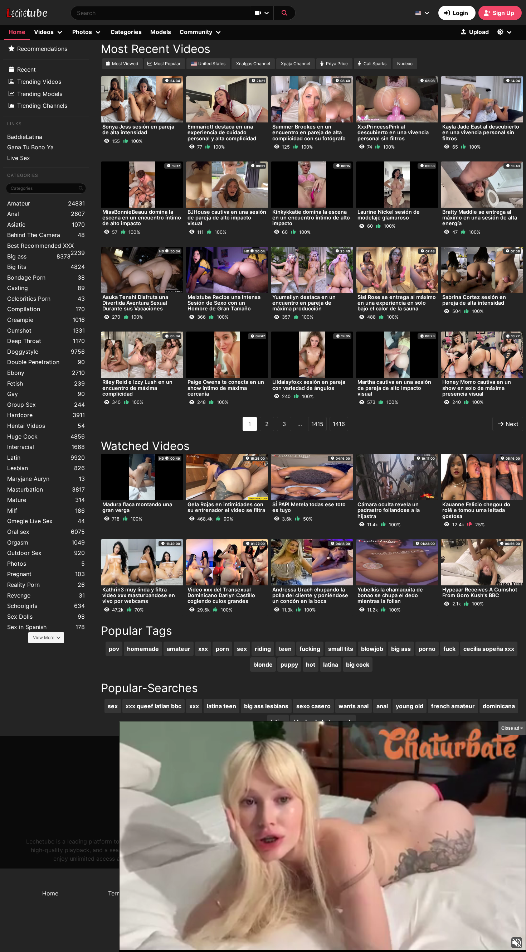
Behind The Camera (46, 234)
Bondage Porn (46, 277)
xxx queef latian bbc (153, 706)
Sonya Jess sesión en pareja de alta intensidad (138, 129)
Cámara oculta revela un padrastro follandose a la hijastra (388, 510)
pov (114, 648)
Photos (46, 563)
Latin (46, 457)
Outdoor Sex (46, 552)
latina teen (221, 706)
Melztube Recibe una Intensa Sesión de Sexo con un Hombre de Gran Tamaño (223, 302)
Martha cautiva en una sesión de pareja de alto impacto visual (394, 387)
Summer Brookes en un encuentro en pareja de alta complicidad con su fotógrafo (309, 132)
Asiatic (46, 224)
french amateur (453, 706)
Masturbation (46, 489)
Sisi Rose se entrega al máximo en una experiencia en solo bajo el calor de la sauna (396, 302)
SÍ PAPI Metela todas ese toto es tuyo (309, 507)
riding (263, 648)
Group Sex (46, 404)
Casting (46, 287)
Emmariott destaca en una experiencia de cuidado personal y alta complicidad (221, 132)
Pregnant (46, 574)
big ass (401, 648)
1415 (317, 423)
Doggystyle (46, 351)
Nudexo (405, 63)
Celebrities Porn (46, 298)
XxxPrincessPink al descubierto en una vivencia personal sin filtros (393, 132)
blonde (263, 664)
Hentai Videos (46, 425)
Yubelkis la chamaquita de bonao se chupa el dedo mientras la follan (390, 595)
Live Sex (18, 157)
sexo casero (313, 706)
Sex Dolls (46, 616)
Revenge (46, 595)
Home (17, 31)
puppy (289, 664)
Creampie (46, 319)
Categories (126, 31)
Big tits (46, 266)
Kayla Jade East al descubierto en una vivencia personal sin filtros (480, 132)
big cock (357, 664)
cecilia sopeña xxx (488, 648)
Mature (46, 499)
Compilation (46, 309)
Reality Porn (46, 584)
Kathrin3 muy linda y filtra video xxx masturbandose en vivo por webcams (138, 595)
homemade (143, 648)
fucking (309, 648)
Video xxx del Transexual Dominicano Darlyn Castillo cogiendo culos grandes (221, 595)
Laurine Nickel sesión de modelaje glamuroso (388, 215)
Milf (46, 510)
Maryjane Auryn (46, 478)
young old (409, 706)
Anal (46, 213)
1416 (339, 423)
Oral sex (46, 531)
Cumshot (46, 330)
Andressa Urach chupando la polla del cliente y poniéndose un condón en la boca (310, 595)
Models (160, 31)
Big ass (38, 256)
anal (382, 706)
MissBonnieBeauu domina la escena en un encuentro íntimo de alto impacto (141, 217)
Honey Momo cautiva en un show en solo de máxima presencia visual (476, 387)
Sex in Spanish (46, 626)
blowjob (372, 648)
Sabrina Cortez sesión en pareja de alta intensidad (474, 300)
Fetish (46, 383)
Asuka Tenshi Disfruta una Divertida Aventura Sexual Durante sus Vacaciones (135, 302)
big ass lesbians (266, 706)
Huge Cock (46, 436)
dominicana (499, 706)
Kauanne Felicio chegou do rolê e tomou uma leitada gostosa (476, 510)
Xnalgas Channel (253, 63)
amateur (178, 648)
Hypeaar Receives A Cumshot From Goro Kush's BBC (479, 592)
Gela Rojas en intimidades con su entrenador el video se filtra (226, 507)
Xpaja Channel (295, 63)
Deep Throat (46, 340)
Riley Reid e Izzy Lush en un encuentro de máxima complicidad (137, 387)
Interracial (46, 446)
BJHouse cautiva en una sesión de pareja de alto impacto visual (226, 217)
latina (330, 664)
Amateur (46, 203)
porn (222, 648)
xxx (203, 648)
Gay (46, 393)
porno (427, 648)
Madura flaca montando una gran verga (137, 507)
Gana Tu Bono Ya (30, 147)
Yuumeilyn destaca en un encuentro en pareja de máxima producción (304, 302)
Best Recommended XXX (46, 246)
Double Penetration (46, 362)
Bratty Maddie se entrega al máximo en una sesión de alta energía (479, 217)
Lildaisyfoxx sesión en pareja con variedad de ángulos (308, 385)
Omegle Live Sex (46, 521)
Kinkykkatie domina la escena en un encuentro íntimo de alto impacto (311, 217)
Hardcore (46, 415)
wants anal (354, 706)
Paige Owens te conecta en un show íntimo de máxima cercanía (225, 387)
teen (285, 648)
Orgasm (46, 542)
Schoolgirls (46, 605)
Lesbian (46, 468)
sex (242, 648)
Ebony (46, 372)
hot (310, 664)
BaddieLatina (24, 136)
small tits (340, 648)
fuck (449, 648)
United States (211, 63)
